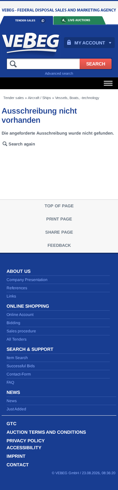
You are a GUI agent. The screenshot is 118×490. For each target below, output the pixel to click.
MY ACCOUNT (89, 42)
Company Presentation (27, 279)
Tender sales (13, 98)
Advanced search (59, 73)
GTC (11, 423)
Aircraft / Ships (39, 98)
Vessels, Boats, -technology (77, 98)
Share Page (59, 232)
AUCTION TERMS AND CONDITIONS (46, 432)
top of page (59, 205)
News (12, 401)
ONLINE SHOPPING (28, 306)
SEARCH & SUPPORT (30, 349)
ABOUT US (18, 271)
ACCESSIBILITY (24, 447)
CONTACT (18, 464)
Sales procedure (21, 331)
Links (11, 296)
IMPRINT (16, 456)
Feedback (59, 245)
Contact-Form (19, 374)
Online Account (20, 314)
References (17, 288)
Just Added (16, 409)
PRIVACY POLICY (26, 440)
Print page (59, 219)
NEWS (13, 392)
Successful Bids (21, 366)
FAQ (10, 382)
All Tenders (17, 339)
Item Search (17, 357)
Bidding (13, 323)
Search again (22, 144)
